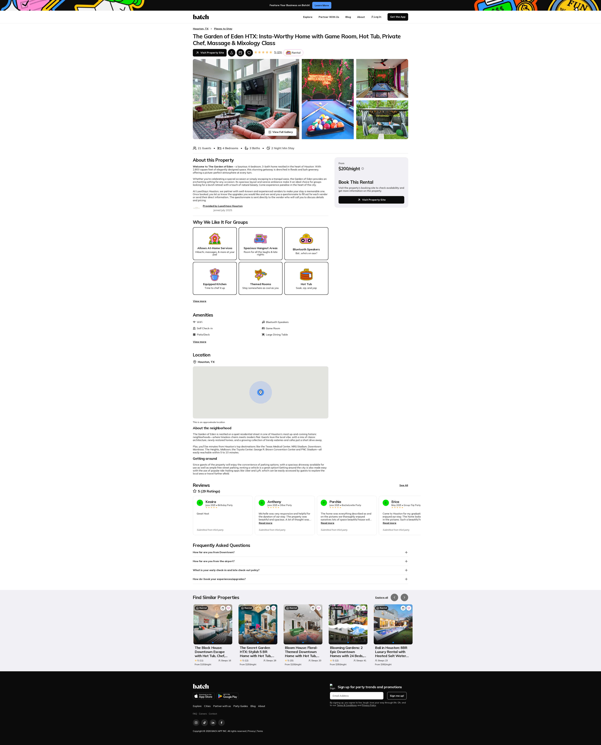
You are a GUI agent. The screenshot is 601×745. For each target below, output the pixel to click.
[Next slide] (404, 597)
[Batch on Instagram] (196, 722)
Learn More (322, 5)
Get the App (398, 16)
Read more (265, 523)
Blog (348, 16)
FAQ (195, 713)
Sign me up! (397, 695)
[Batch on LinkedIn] (213, 722)
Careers (203, 713)
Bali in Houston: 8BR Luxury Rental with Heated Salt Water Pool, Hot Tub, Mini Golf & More (391, 652)
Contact (213, 713)
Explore (307, 16)
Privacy (251, 731)
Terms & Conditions (347, 705)
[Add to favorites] (249, 52)
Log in (377, 16)
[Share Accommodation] (231, 52)
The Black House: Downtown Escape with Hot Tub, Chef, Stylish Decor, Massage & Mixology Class (211, 652)
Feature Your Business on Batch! (290, 5)
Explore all (381, 597)
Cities (207, 706)
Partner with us (222, 706)
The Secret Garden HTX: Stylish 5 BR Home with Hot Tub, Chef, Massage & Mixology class (255, 652)
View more (199, 301)
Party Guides (240, 706)
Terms (260, 731)
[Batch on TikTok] (204, 722)
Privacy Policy (369, 705)
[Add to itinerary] (240, 52)
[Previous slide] (394, 597)
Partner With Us (329, 16)
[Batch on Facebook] (221, 722)
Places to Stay (223, 28)
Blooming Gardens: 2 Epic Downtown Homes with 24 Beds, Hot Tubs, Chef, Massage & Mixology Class (346, 652)
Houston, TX (200, 28)
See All (403, 485)
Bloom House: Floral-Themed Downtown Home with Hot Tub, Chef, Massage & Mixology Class (301, 652)
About (361, 16)
